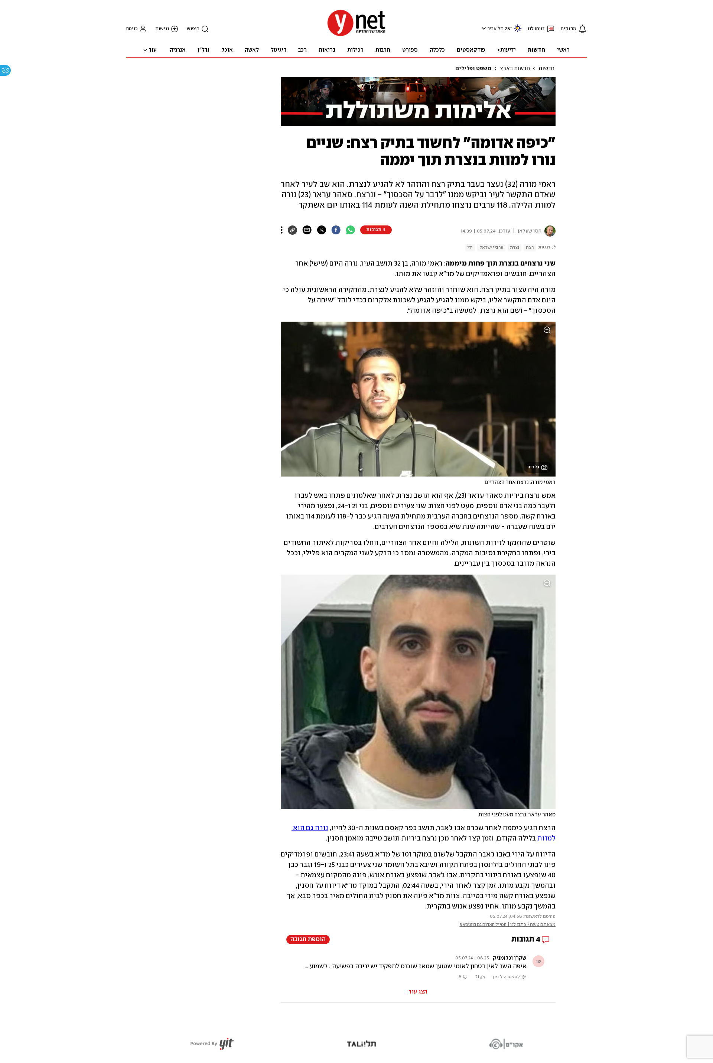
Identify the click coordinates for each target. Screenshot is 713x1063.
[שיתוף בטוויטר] (321, 229)
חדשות (546, 68)
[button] (483, 28)
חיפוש (193, 29)
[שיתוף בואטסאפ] (350, 229)
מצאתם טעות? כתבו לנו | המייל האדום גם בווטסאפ (507, 925)
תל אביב (496, 29)
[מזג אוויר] (517, 31)
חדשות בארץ (515, 68)
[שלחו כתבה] (307, 229)
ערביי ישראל (491, 248)
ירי (470, 248)
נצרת (514, 248)
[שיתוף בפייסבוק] (336, 229)
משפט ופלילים (473, 68)
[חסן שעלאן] (548, 231)
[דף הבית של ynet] (356, 35)
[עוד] (282, 229)
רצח (530, 248)
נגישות (162, 29)
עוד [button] (153, 50)
